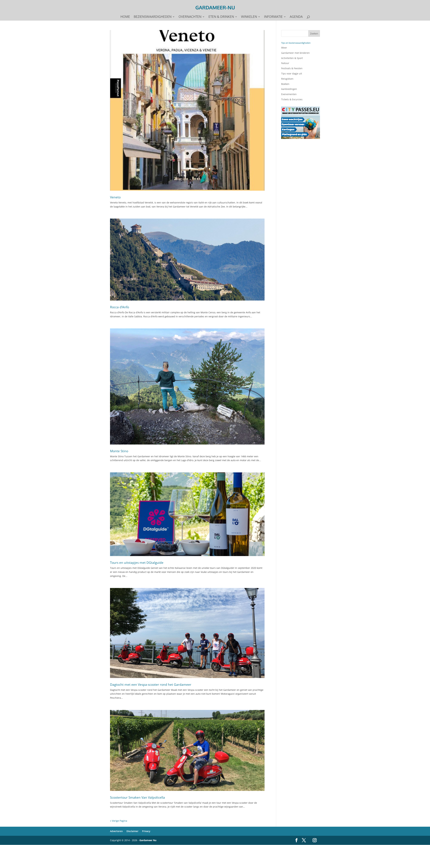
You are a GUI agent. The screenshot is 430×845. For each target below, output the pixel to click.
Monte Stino (119, 451)
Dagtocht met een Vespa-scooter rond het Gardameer (150, 684)
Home (125, 17)
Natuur (285, 63)
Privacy (146, 831)
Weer (284, 47)
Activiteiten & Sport (292, 58)
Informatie (273, 17)
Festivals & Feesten (292, 68)
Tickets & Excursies (292, 99)
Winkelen (249, 17)
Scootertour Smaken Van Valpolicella (137, 797)
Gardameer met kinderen (295, 52)
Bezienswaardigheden (152, 17)
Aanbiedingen (289, 89)
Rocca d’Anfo (119, 307)
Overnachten (190, 17)
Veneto (115, 197)
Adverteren (116, 831)
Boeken (285, 84)
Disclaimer (132, 831)
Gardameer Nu (147, 840)
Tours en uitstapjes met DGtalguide (136, 562)
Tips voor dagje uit (291, 73)
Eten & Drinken (221, 17)
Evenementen (289, 94)
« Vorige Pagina (118, 820)
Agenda (296, 17)
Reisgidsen (287, 78)
